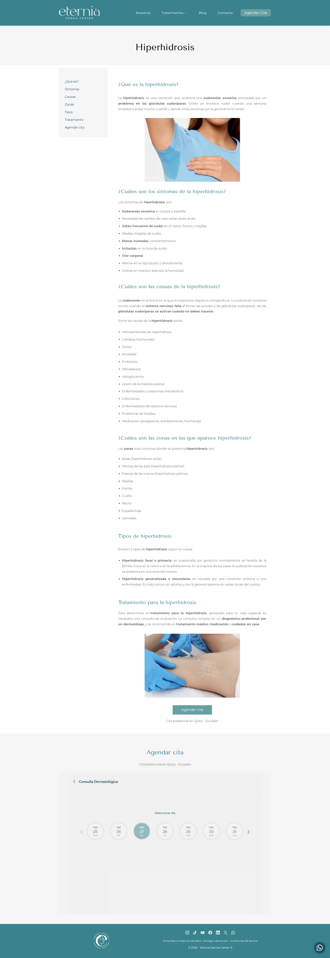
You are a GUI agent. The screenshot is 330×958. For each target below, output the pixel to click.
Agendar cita (74, 127)
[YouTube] (202, 932)
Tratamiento (74, 120)
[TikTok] (195, 932)
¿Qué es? (72, 81)
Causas (70, 97)
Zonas (69, 104)
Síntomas (72, 89)
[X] (225, 932)
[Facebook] (210, 932)
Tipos (69, 112)
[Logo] (79, 13)
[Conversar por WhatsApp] (319, 947)
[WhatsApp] (233, 932)
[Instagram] (187, 932)
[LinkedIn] (218, 932)
